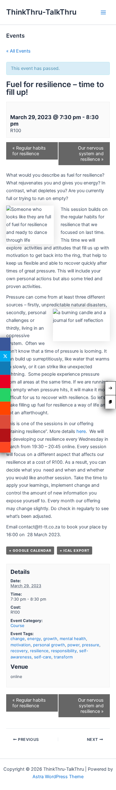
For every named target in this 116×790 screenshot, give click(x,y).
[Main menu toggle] (103, 12)
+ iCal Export (74, 550)
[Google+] (5, 422)
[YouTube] (5, 435)
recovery (19, 650)
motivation (21, 644)
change (18, 638)
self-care (42, 656)
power (73, 644)
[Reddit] (5, 408)
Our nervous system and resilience (91, 153)
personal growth (49, 644)
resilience (39, 650)
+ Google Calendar (30, 550)
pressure (90, 644)
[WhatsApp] (5, 395)
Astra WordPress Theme (58, 776)
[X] (5, 356)
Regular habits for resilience (29, 150)
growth (50, 638)
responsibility (64, 650)
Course (17, 625)
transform (63, 656)
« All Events (18, 51)
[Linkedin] (5, 368)
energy (34, 638)
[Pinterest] (5, 381)
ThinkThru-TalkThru (41, 11)
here (81, 431)
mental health (73, 638)
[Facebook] (5, 344)
